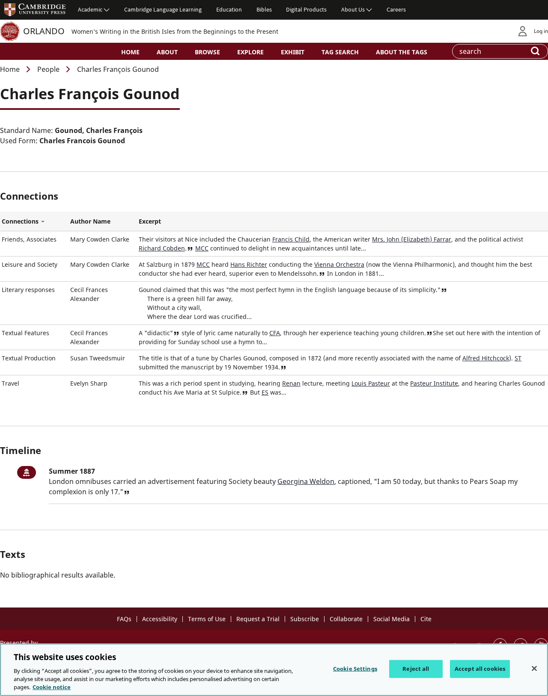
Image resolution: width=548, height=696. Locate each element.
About (167, 52)
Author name (90, 221)
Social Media (391, 619)
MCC (201, 248)
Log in (541, 31)
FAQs (124, 619)
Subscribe (304, 619)
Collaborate (346, 619)
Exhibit (292, 52)
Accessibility (159, 619)
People (48, 69)
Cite (426, 619)
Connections (34, 221)
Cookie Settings (355, 668)
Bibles (264, 9)
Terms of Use (207, 619)
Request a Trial (258, 619)
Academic (90, 9)
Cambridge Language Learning (163, 9)
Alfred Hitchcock (485, 358)
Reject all (415, 668)
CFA (274, 333)
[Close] (534, 668)
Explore (250, 52)
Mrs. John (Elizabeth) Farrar (411, 239)
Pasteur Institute (434, 383)
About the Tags (401, 52)
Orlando (44, 31)
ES (265, 392)
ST (518, 358)
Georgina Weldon (305, 481)
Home (130, 52)
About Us (353, 9)
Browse (207, 52)
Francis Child (291, 239)
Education (229, 9)
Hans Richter (248, 264)
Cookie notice (52, 687)
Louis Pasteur (370, 383)
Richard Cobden (162, 248)
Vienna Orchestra (339, 264)
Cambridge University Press (35, 9)
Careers (396, 9)
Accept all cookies (480, 668)
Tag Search (340, 52)
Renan (291, 383)
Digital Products (306, 9)
